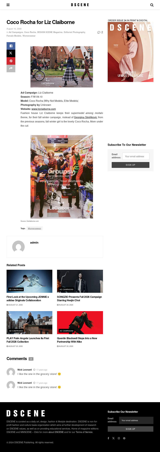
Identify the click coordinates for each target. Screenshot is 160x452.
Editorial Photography (74, 32)
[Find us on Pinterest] (124, 438)
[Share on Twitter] (11, 53)
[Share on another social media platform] (11, 68)
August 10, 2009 (14, 28)
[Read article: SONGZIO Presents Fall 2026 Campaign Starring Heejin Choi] (80, 281)
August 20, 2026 (65, 304)
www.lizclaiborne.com (44, 109)
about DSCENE (56, 432)
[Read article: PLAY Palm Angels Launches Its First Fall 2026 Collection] (29, 322)
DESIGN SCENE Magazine (49, 32)
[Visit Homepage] (80, 5)
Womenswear (28, 35)
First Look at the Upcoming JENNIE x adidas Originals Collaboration (28, 298)
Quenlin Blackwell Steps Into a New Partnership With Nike (77, 339)
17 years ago (41, 369)
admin (34, 242)
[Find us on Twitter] (113, 438)
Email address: (116, 156)
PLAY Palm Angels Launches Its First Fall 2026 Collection (28, 339)
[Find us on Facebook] (108, 438)
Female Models (14, 35)
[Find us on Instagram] (119, 438)
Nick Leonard (25, 369)
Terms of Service (84, 432)
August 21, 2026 (15, 304)
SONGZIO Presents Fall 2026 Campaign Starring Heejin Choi (79, 298)
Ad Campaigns (16, 32)
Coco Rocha (30, 32)
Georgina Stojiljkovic (85, 117)
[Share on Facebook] (11, 46)
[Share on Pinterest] (11, 61)
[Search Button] (151, 4)
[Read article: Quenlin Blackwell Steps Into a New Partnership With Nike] (80, 322)
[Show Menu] (8, 4)
